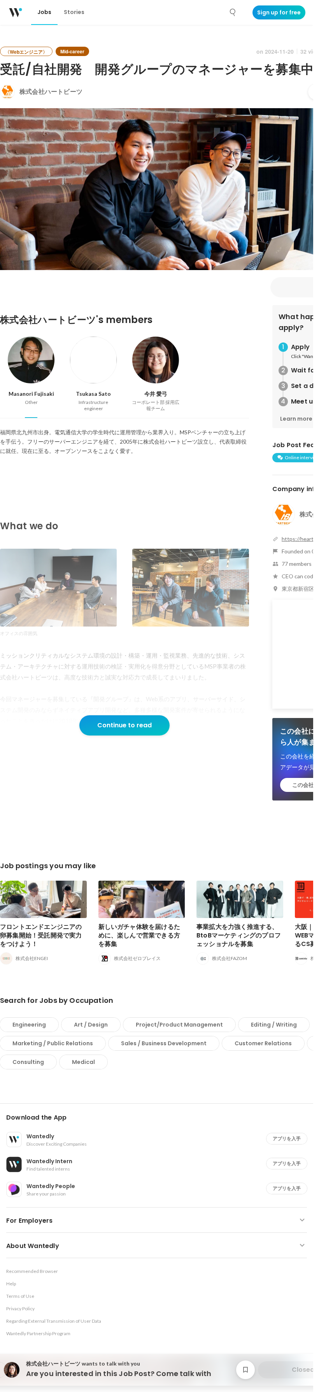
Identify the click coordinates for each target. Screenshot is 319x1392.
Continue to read (124, 725)
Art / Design (91, 1025)
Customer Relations (263, 1043)
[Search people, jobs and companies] (233, 12)
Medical (83, 1062)
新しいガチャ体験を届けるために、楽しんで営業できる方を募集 (139, 935)
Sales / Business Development (164, 1043)
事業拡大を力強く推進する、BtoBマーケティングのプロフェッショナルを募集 (238, 935)
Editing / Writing (274, 1025)
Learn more (296, 419)
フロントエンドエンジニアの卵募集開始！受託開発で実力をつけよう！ (41, 935)
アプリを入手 (287, 1138)
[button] (159, 1117)
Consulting (28, 1062)
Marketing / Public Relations (52, 1043)
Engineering (29, 1025)
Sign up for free (279, 12)
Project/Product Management (179, 1025)
